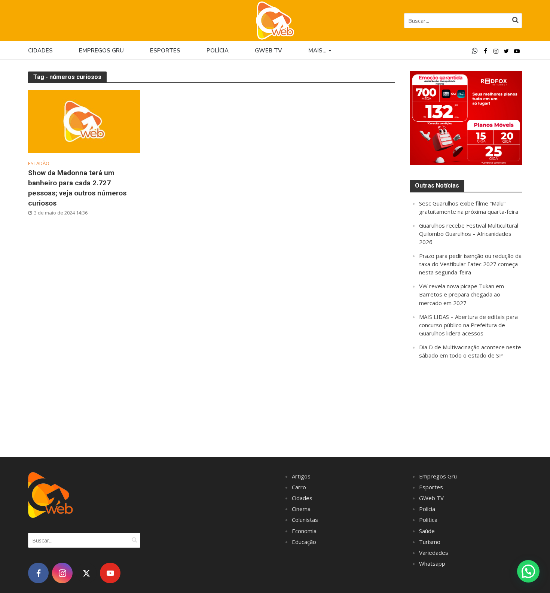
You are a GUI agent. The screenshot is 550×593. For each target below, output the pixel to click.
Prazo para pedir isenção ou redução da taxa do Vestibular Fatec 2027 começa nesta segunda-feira (470, 264)
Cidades (40, 50)
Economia (304, 531)
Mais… (317, 50)
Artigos (301, 476)
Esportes (165, 50)
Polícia (218, 50)
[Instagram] (62, 573)
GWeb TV (431, 498)
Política (428, 519)
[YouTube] (110, 573)
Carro (299, 487)
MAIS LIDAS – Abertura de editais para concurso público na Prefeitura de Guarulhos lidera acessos (468, 325)
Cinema (301, 509)
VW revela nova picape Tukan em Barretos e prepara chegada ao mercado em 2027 (461, 294)
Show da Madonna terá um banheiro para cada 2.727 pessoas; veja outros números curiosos (77, 187)
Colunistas (305, 519)
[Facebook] (38, 573)
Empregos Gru (101, 50)
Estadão (38, 163)
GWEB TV (268, 50)
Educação (304, 541)
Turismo (429, 541)
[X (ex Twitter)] (86, 573)
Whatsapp (432, 563)
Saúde (427, 531)
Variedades (433, 552)
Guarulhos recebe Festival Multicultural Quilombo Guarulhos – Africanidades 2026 (468, 234)
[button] (528, 571)
